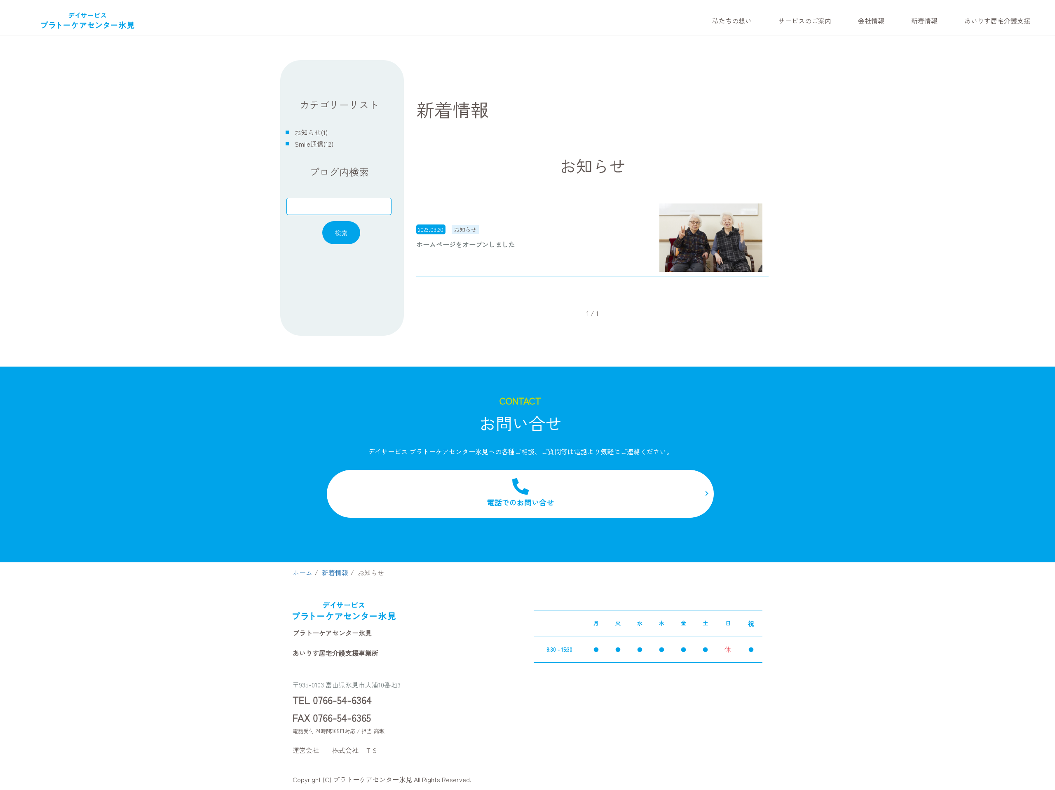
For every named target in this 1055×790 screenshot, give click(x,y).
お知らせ (465, 229)
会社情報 (871, 21)
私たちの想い (732, 21)
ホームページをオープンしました (465, 244)
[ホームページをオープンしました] (710, 237)
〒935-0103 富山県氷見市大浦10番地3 (347, 684)
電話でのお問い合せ (520, 502)
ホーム (302, 572)
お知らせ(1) (311, 132)
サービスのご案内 (804, 21)
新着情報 (924, 21)
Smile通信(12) (314, 144)
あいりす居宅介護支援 (997, 21)
